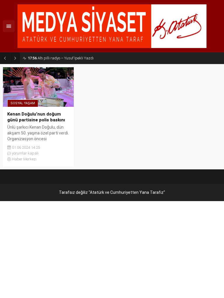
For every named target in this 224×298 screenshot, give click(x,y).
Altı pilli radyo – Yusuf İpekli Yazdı (61, 58)
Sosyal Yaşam (22, 103)
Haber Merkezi (24, 159)
